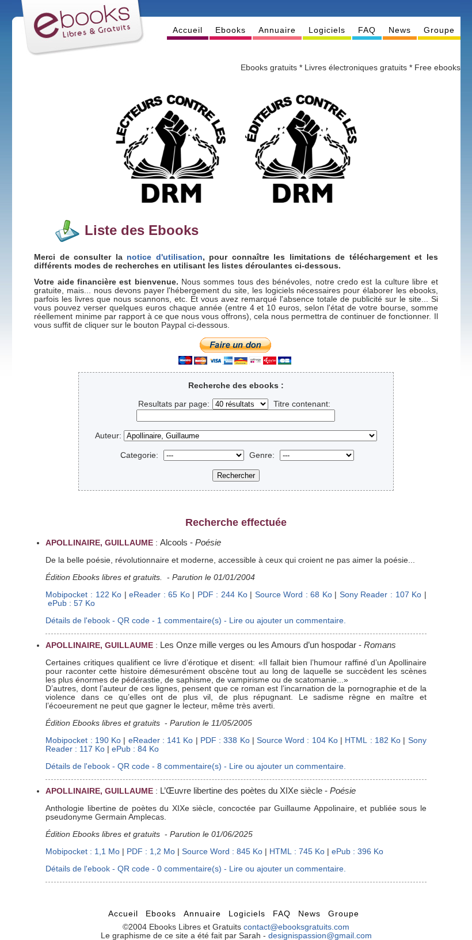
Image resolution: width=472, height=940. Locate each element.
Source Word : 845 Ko (222, 851)
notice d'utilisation (164, 257)
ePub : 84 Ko (135, 749)
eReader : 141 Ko (160, 740)
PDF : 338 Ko (225, 740)
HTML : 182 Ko (373, 740)
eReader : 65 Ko (159, 594)
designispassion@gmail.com (320, 935)
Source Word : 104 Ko (297, 740)
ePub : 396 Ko (357, 851)
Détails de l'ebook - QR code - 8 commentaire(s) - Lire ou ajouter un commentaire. (195, 766)
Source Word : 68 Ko (293, 594)
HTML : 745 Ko (297, 851)
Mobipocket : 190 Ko (83, 740)
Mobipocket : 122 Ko (83, 594)
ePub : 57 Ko (71, 603)
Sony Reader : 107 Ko (380, 594)
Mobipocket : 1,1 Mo (82, 851)
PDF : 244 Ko (222, 594)
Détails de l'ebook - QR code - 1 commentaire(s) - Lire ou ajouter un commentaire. (195, 620)
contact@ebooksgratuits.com (296, 927)
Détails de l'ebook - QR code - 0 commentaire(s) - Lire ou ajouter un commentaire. (195, 869)
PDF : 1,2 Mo (151, 851)
